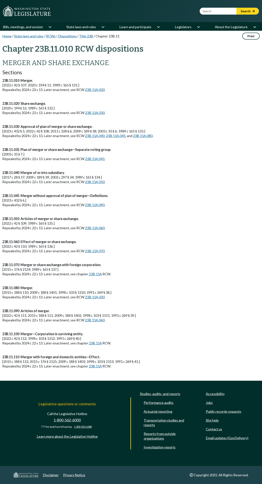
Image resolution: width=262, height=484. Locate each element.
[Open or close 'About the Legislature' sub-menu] (254, 27)
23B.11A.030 (95, 113)
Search (246, 11)
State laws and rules (81, 27)
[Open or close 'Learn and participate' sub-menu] (158, 27)
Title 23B (86, 36)
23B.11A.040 (95, 136)
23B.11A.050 (95, 182)
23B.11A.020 (95, 90)
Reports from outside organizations (160, 436)
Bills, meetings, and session (23, 27)
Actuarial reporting (158, 411)
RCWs (51, 36)
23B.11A (95, 274)
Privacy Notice (74, 475)
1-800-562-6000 (67, 420)
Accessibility (215, 394)
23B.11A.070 (95, 251)
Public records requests (223, 411)
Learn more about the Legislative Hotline (67, 436)
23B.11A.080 (142, 136)
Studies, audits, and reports (160, 394)
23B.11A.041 (95, 159)
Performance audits (158, 402)
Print (251, 36)
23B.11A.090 (95, 205)
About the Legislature (231, 27)
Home (7, 36)
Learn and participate (135, 27)
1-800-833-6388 (83, 426)
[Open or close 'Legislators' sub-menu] (198, 27)
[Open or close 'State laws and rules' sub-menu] (102, 27)
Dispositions (67, 36)
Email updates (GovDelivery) (227, 438)
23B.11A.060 (95, 228)
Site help (212, 420)
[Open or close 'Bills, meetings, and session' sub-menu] (50, 27)
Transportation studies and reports (164, 422)
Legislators (183, 27)
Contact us (214, 429)
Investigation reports (159, 447)
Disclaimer (51, 475)
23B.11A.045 (115, 136)
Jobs (209, 402)
